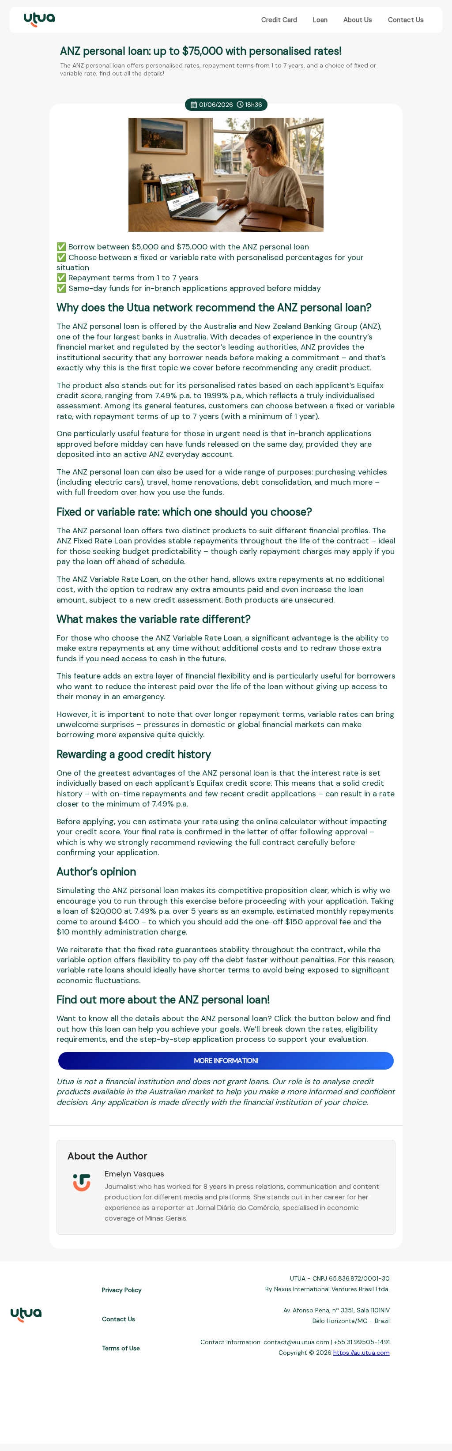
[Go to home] (38, 20)
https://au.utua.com (361, 1353)
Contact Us (406, 19)
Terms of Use (121, 1348)
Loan (320, 19)
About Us (357, 19)
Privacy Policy (122, 1290)
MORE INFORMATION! (226, 1060)
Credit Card (279, 19)
